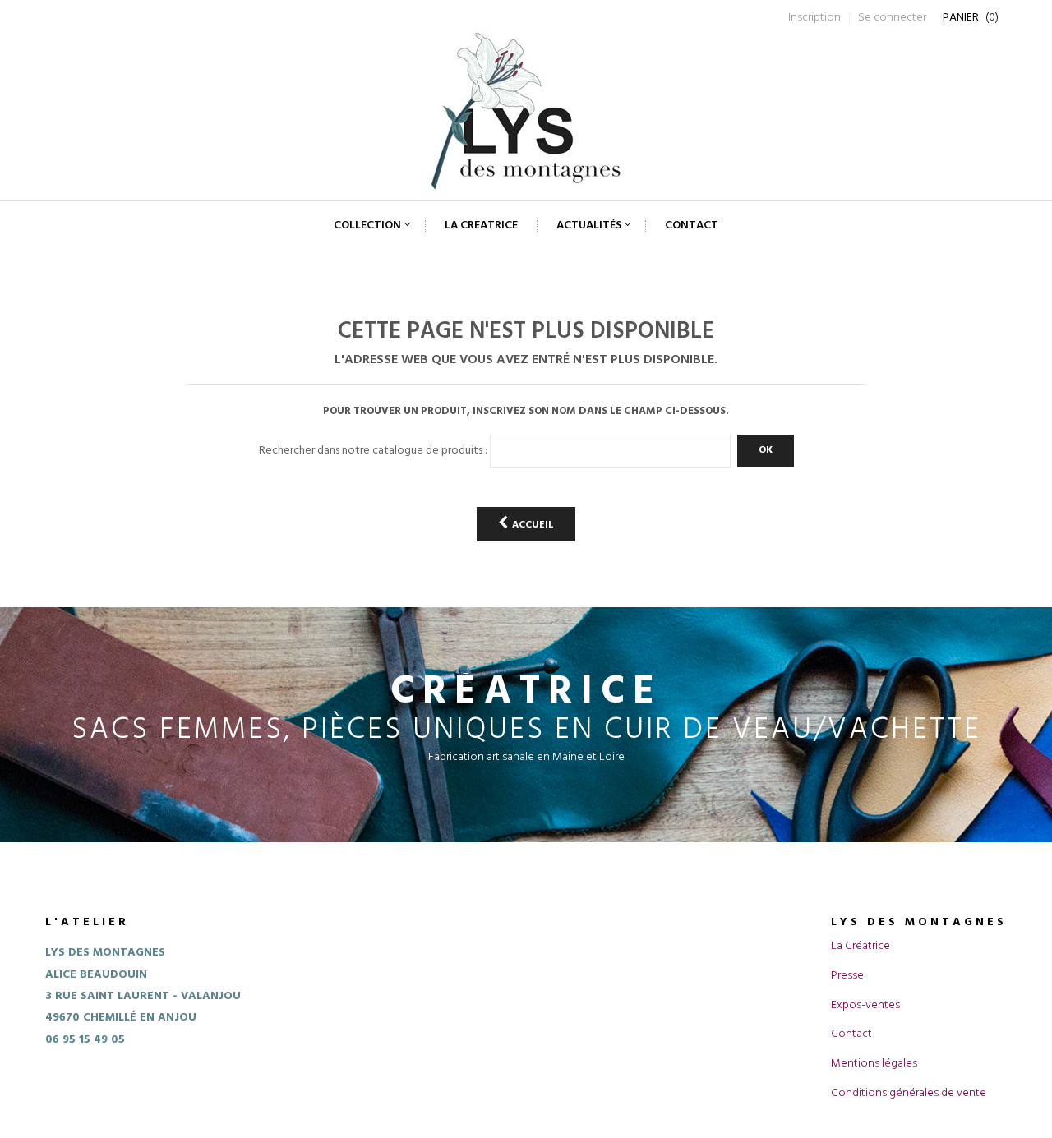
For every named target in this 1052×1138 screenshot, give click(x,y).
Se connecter (892, 17)
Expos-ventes (865, 1005)
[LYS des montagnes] (526, 111)
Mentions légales (874, 1063)
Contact (851, 1034)
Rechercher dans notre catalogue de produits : (373, 451)
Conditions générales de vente (908, 1093)
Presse (847, 975)
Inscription (814, 17)
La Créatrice (860, 946)
